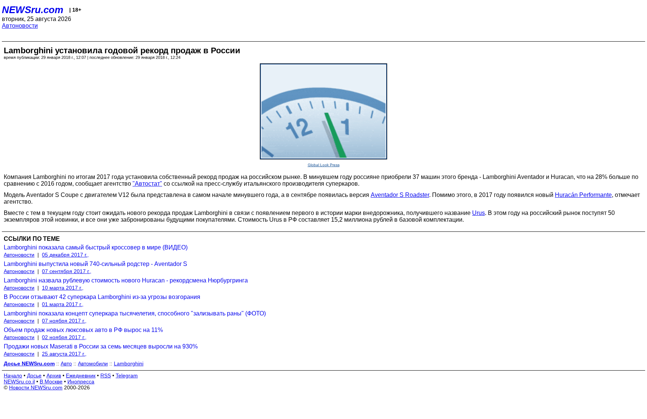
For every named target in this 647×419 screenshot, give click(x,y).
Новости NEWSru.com (36, 387)
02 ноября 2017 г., (64, 337)
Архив (53, 375)
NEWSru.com (32, 9)
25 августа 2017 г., (64, 354)
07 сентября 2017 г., (66, 271)
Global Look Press (324, 165)
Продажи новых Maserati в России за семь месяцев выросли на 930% (101, 346)
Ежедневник (80, 375)
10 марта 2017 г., (62, 288)
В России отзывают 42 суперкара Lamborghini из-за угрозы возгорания (102, 297)
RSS (105, 375)
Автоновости (20, 26)
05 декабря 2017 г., (65, 255)
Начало (13, 375)
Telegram (127, 375)
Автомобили (93, 363)
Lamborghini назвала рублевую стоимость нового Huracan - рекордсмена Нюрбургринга (126, 280)
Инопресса (80, 381)
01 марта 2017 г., (62, 304)
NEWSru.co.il (19, 381)
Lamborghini (128, 363)
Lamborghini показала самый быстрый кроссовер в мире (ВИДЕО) (96, 247)
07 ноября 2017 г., (64, 321)
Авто (66, 363)
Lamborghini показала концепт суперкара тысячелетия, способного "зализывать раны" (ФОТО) (135, 313)
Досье (34, 375)
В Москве (51, 381)
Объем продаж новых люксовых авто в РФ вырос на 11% (83, 330)
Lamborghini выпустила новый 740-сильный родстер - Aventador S (95, 264)
